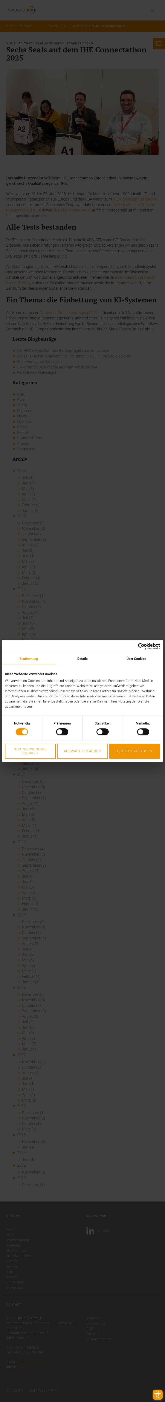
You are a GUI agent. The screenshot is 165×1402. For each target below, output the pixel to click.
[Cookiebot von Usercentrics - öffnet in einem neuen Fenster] (141, 646)
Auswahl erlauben (82, 751)
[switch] (62, 731)
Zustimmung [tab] (29, 659)
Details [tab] (82, 659)
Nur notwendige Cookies (30, 751)
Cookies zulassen (135, 751)
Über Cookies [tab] (136, 659)
